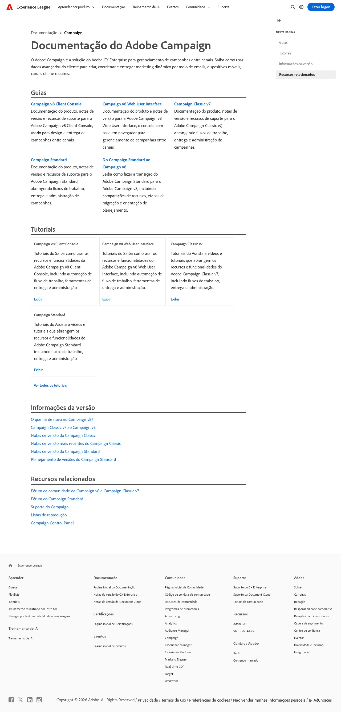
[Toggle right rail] (279, 21)
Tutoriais (285, 53)
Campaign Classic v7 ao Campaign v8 (63, 427)
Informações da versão (295, 63)
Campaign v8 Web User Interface (132, 103)
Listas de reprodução (49, 514)
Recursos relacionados (297, 74)
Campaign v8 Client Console (56, 103)
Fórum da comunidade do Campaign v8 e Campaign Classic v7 (85, 490)
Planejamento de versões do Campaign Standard (73, 459)
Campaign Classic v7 (192, 103)
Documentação (44, 32)
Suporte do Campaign (50, 506)
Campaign (73, 32)
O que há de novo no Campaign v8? (62, 419)
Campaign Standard (49, 159)
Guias (283, 42)
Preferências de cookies (209, 700)
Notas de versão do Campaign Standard (65, 451)
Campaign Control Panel (52, 522)
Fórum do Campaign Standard (57, 498)
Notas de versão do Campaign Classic (63, 435)
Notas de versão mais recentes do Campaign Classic (76, 443)
